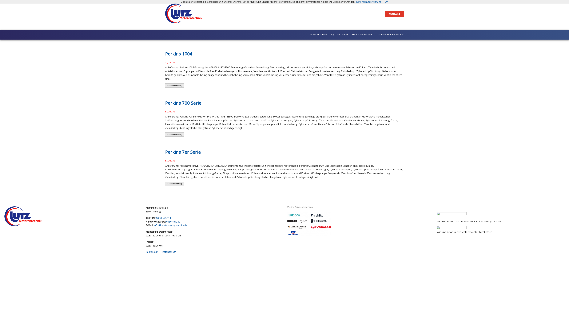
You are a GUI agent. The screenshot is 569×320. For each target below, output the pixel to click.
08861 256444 (163, 217)
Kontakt (394, 14)
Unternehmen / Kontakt (391, 34)
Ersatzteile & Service (363, 34)
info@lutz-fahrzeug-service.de (170, 225)
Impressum (152, 251)
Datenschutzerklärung (368, 1)
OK (386, 1)
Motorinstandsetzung (322, 34)
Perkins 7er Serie (183, 152)
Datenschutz (169, 251)
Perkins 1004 (178, 54)
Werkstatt (342, 34)
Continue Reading (174, 85)
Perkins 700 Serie (183, 103)
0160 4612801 (174, 221)
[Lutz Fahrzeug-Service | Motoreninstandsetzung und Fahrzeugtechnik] (183, 20)
